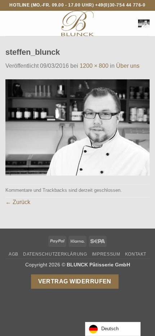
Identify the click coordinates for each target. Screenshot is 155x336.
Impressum (106, 254)
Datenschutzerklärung (55, 254)
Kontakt (135, 254)
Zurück (17, 202)
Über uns (128, 66)
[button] (9, 23)
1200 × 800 (94, 66)
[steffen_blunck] (77, 127)
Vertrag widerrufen (74, 281)
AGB (13, 254)
